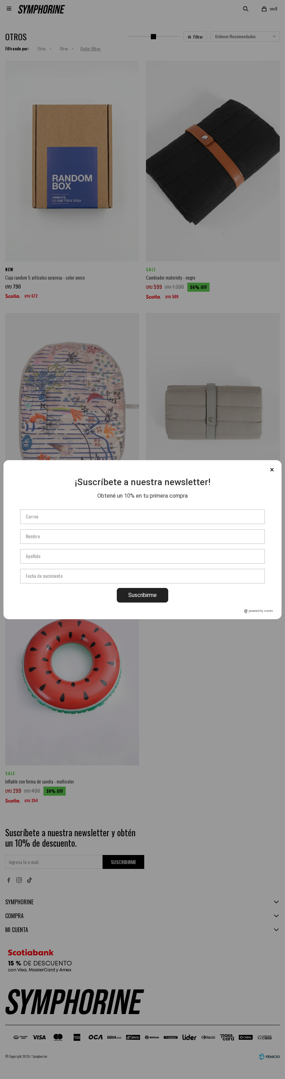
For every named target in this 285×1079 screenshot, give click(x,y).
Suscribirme (142, 595)
